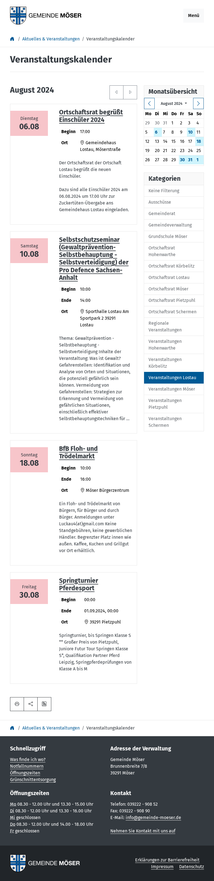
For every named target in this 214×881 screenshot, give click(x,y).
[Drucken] (17, 704)
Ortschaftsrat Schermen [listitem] (172, 311)
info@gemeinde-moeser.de (153, 817)
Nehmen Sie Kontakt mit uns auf (142, 831)
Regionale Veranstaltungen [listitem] (165, 327)
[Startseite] (13, 39)
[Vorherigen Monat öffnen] (116, 92)
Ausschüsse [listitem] (160, 202)
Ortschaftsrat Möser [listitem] (168, 289)
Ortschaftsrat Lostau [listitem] (169, 277)
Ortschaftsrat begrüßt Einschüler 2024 (91, 116)
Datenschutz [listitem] (191, 866)
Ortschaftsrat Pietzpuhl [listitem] (172, 300)
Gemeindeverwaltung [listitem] (170, 225)
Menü (193, 15)
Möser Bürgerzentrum (107, 490)
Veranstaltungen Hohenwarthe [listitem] (165, 345)
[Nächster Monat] (198, 103)
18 (198, 141)
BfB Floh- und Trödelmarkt (78, 452)
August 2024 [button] (172, 103)
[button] (31, 704)
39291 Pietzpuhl (105, 622)
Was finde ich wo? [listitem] (27, 759)
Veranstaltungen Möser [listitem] (172, 389)
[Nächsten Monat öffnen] (130, 92)
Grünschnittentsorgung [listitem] (33, 779)
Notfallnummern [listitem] (26, 766)
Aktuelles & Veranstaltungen (51, 39)
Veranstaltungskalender (110, 39)
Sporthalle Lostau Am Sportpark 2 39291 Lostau (104, 318)
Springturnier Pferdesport (78, 584)
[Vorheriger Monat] (149, 103)
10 (190, 132)
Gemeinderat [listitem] (162, 213)
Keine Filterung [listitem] (164, 190)
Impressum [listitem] (162, 866)
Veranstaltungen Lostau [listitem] (172, 377)
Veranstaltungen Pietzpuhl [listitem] (165, 404)
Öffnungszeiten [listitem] (25, 773)
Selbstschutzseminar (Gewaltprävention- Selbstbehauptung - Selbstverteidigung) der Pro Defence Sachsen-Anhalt (93, 258)
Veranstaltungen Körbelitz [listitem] (165, 363)
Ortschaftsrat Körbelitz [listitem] (171, 266)
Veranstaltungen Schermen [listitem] (165, 422)
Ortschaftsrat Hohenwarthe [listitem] (162, 251)
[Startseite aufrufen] (46, 15)
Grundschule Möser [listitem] (168, 236)
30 (182, 159)
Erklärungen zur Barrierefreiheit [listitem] (167, 860)
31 (190, 159)
